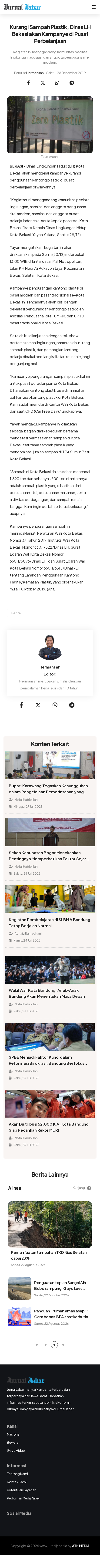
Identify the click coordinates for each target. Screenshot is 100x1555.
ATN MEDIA (81, 1546)
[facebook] (28, 83)
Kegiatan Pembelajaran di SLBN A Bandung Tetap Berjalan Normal (49, 922)
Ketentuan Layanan (21, 1490)
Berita (16, 613)
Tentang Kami (17, 1474)
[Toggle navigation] (94, 7)
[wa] (57, 83)
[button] (37, 1345)
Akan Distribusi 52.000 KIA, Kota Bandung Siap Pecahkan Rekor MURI (49, 1127)
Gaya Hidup (16, 1450)
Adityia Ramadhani (28, 933)
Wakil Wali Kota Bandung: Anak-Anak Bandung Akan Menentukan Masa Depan (47, 993)
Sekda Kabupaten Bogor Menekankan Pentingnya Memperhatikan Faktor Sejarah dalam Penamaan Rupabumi (50, 856)
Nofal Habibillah (26, 799)
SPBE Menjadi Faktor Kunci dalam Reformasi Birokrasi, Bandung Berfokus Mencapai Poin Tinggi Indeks (46, 1060)
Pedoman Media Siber (23, 1498)
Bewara (13, 1442)
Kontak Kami (17, 1482)
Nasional (13, 1434)
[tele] (71, 83)
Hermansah (35, 73)
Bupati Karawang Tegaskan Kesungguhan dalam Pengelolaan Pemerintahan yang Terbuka (48, 789)
